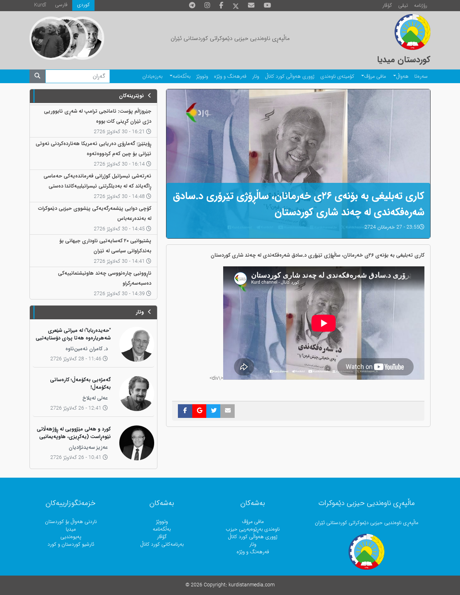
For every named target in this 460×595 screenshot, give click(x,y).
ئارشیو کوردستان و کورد (70, 544)
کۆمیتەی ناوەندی (337, 76)
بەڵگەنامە (181, 76)
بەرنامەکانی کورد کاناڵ (162, 544)
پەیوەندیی (70, 537)
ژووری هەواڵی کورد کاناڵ (289, 76)
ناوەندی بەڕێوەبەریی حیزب (253, 529)
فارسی (61, 5)
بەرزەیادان (152, 76)
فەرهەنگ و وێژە (230, 76)
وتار (255, 76)
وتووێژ (202, 76)
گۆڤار (387, 6)
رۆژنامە (420, 6)
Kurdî (40, 5)
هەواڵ (402, 76)
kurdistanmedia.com (252, 585)
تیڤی (403, 6)
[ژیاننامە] (51, 38)
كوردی (83, 5)
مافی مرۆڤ (375, 76)
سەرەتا (421, 76)
